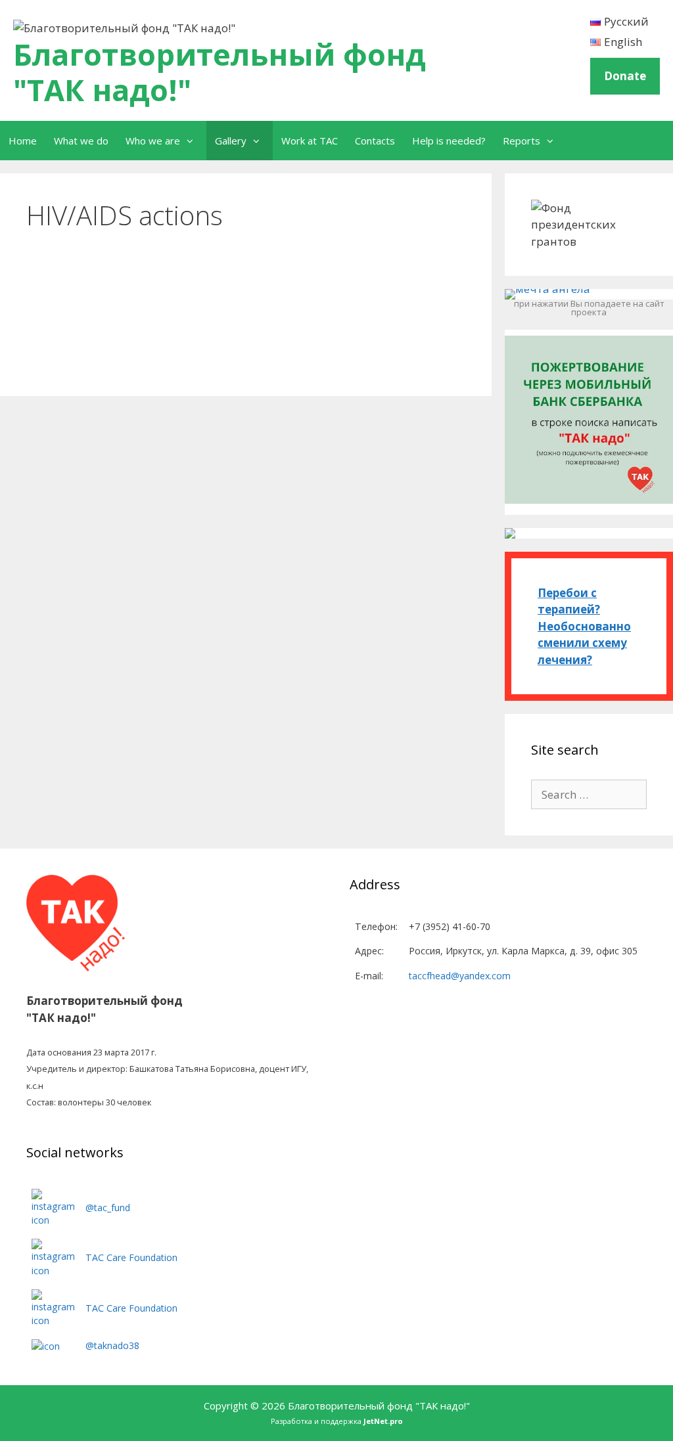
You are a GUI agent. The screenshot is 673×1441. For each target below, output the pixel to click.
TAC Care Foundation (131, 1257)
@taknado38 (112, 1345)
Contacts (375, 140)
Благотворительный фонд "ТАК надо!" (219, 72)
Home (23, 140)
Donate (625, 75)
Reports (521, 140)
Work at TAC (309, 140)
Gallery (230, 140)
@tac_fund (107, 1207)
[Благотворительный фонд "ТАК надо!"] (124, 23)
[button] (193, 140)
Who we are (153, 140)
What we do (81, 140)
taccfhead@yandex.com (460, 975)
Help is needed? (449, 140)
